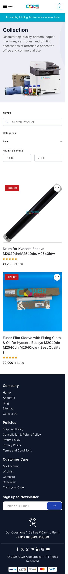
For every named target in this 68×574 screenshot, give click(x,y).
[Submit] (54, 506)
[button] (59, 6)
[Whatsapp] (27, 549)
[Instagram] (43, 549)
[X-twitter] (22, 549)
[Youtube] (48, 549)
